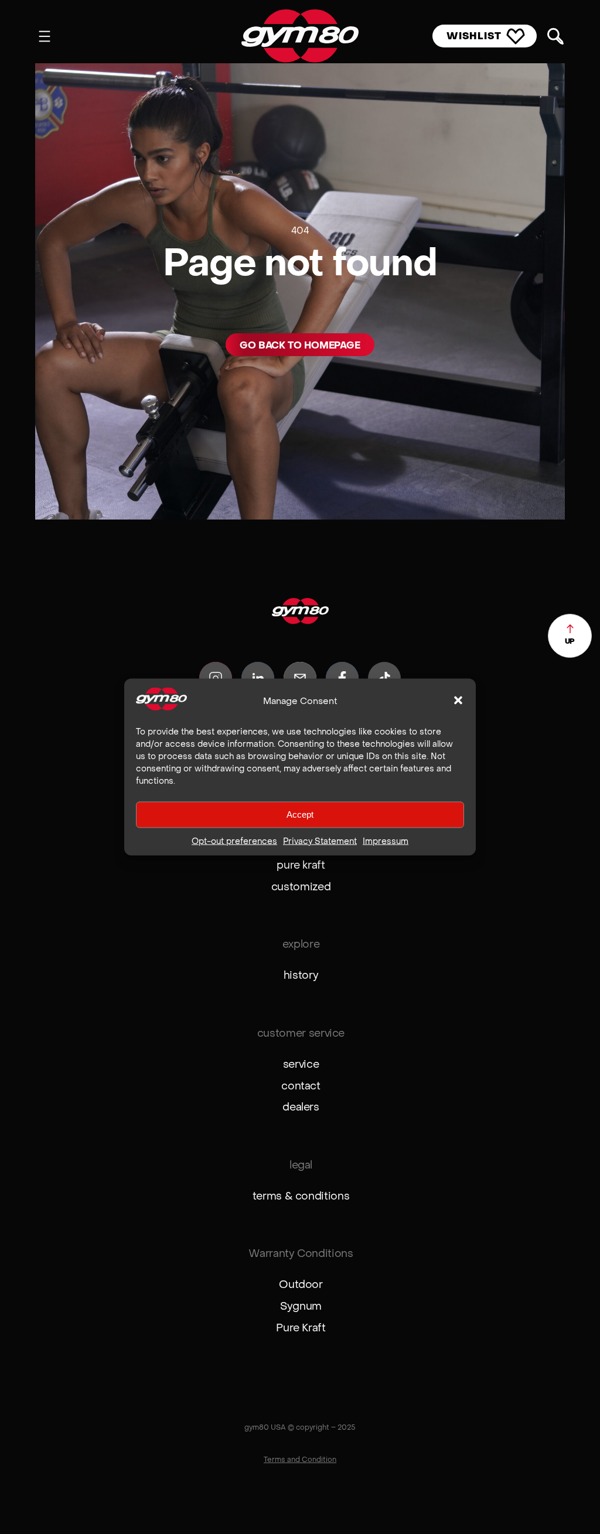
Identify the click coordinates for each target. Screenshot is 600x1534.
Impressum (385, 840)
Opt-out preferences (234, 840)
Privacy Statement (320, 840)
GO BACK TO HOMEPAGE (300, 345)
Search (555, 36)
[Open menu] (44, 36)
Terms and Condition (300, 1459)
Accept (300, 814)
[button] (458, 700)
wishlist (474, 35)
